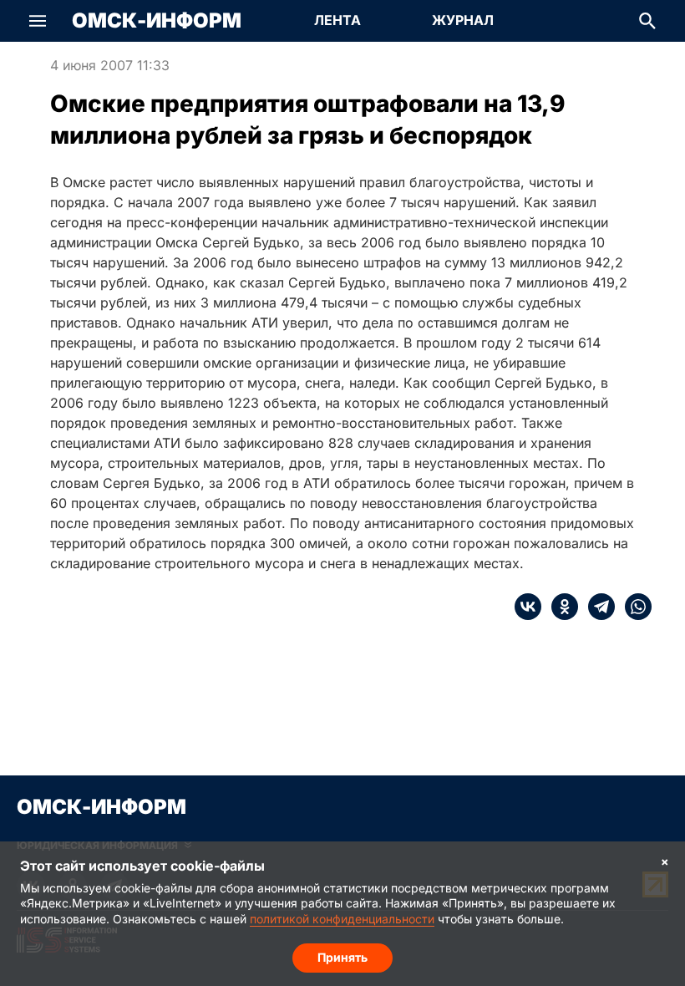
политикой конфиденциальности (342, 919)
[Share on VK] (528, 606)
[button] (37, 21)
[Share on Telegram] (596, 606)
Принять (342, 957)
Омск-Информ (156, 21)
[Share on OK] (559, 606)
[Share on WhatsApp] (633, 606)
